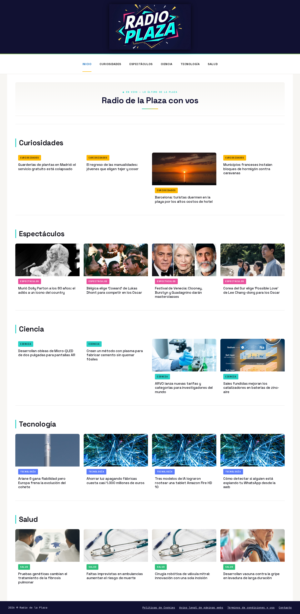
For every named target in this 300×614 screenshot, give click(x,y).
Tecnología (190, 64)
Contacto (285, 607)
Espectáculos (141, 64)
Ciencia (166, 64)
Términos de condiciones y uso (251, 607)
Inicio (86, 64)
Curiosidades (110, 64)
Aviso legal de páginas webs (201, 607)
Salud (213, 64)
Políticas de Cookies (158, 607)
